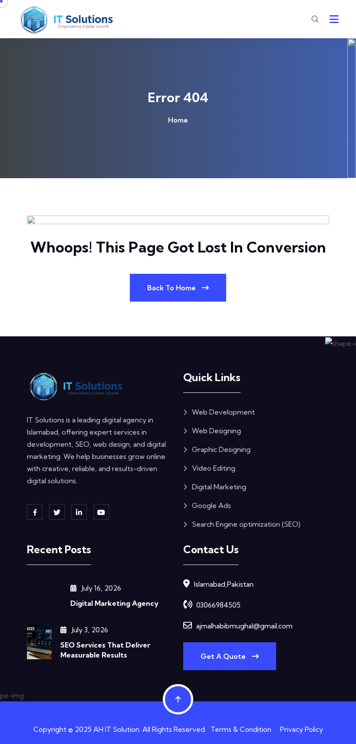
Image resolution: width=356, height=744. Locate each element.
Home (178, 120)
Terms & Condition (241, 729)
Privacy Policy (301, 729)
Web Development (223, 412)
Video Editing (213, 468)
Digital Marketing (219, 486)
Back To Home (172, 287)
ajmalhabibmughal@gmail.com (244, 625)
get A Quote (224, 656)
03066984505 (218, 605)
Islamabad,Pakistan (224, 584)
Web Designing (216, 430)
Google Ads (211, 505)
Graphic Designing (221, 449)
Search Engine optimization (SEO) (246, 524)
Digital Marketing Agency (114, 603)
